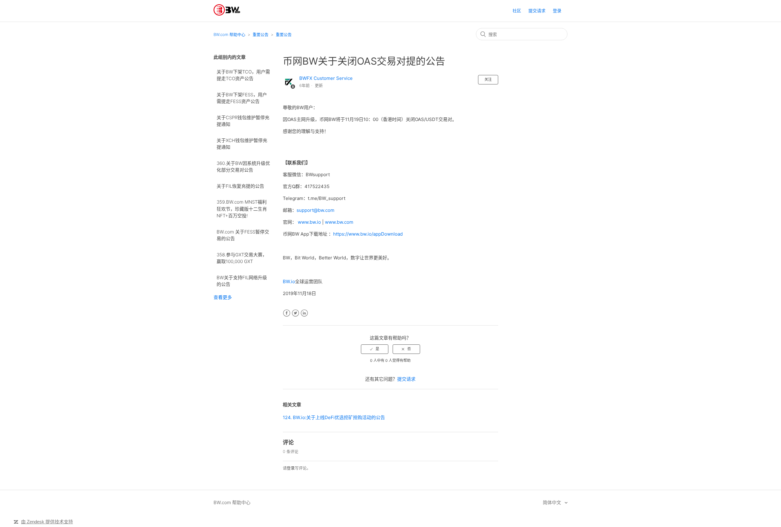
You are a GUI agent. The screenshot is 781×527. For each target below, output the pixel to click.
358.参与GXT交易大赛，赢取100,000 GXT (242, 258)
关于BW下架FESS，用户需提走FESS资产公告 (242, 98)
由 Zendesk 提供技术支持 (47, 521)
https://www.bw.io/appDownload (368, 234)
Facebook (286, 313)
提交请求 (536, 10)
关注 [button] (488, 79)
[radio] (374, 349)
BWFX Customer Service (326, 78)
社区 (517, 10)
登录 (291, 467)
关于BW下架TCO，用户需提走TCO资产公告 (243, 75)
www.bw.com (339, 222)
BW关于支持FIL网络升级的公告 (242, 281)
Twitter (295, 313)
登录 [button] (557, 10)
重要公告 (260, 34)
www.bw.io (309, 222)
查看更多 (223, 297)
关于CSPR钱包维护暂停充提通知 (243, 121)
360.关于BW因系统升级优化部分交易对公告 (243, 166)
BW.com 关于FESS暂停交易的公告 (243, 235)
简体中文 (552, 502)
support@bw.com (315, 210)
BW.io (289, 281)
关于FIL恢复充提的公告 (240, 186)
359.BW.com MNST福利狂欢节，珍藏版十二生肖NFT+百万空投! (242, 209)
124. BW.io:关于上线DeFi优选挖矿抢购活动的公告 (334, 417)
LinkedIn (304, 313)
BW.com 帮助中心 (229, 34)
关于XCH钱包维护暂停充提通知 (242, 143)
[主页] (227, 14)
